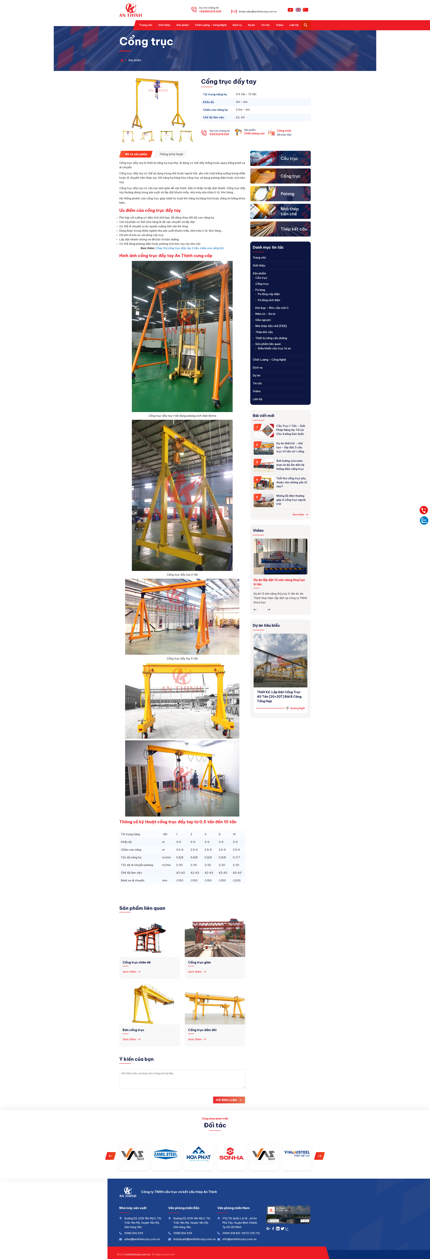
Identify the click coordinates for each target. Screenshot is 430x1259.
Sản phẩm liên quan (268, 344)
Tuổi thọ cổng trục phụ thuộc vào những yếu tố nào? (291, 482)
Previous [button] (255, 609)
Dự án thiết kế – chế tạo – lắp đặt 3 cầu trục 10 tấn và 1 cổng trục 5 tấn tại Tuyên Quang (290, 451)
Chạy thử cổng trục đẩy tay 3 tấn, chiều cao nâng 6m (190, 248)
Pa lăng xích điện (269, 300)
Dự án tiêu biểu (266, 625)
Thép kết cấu (264, 332)
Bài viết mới (263, 415)
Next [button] (268, 609)
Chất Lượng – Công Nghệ (269, 359)
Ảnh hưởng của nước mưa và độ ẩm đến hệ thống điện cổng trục (290, 465)
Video (257, 391)
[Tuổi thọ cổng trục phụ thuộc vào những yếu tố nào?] (264, 483)
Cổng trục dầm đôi (202, 1030)
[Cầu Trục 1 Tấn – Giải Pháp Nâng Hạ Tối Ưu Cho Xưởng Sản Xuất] (264, 431)
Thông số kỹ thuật (171, 154)
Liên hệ (257, 399)
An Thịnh (131, 10)
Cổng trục (262, 283)
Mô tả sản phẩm (136, 154)
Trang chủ (259, 257)
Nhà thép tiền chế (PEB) (271, 326)
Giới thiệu (259, 265)
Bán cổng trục (133, 1030)
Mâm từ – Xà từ (265, 314)
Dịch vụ (258, 367)
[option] (157, 103)
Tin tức (257, 383)
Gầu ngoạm (263, 320)
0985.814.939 (182, 1233)
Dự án (256, 375)
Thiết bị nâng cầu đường (271, 338)
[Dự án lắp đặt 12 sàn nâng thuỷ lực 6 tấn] (280, 556)
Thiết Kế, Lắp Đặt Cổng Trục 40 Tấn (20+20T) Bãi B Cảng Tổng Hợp (279, 696)
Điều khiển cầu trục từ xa (274, 348)
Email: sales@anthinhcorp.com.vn (258, 11)
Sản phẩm (259, 273)
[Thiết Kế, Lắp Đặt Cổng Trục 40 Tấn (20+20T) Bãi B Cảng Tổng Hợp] (280, 660)
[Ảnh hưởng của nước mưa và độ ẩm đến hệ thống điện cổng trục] (264, 466)
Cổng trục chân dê (137, 962)
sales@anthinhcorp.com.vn (142, 1239)
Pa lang (260, 290)
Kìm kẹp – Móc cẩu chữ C (272, 307)
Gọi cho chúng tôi (210, 9)
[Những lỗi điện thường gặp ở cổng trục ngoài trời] (264, 501)
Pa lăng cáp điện (269, 294)
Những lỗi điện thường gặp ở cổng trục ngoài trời (291, 500)
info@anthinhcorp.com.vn (239, 1239)
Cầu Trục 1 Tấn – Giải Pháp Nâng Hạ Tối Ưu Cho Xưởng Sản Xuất (290, 430)
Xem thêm (129, 971)
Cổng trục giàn (199, 962)
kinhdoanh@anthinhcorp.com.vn (194, 1239)
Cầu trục (261, 277)
